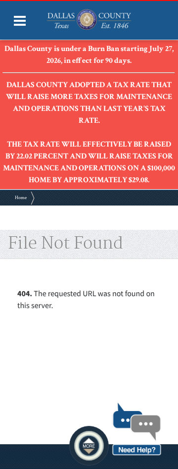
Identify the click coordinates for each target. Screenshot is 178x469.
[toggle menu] (20, 21)
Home (21, 198)
